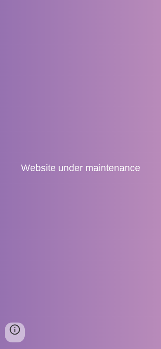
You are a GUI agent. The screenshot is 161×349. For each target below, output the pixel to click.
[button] (15, 332)
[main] (80, 174)
